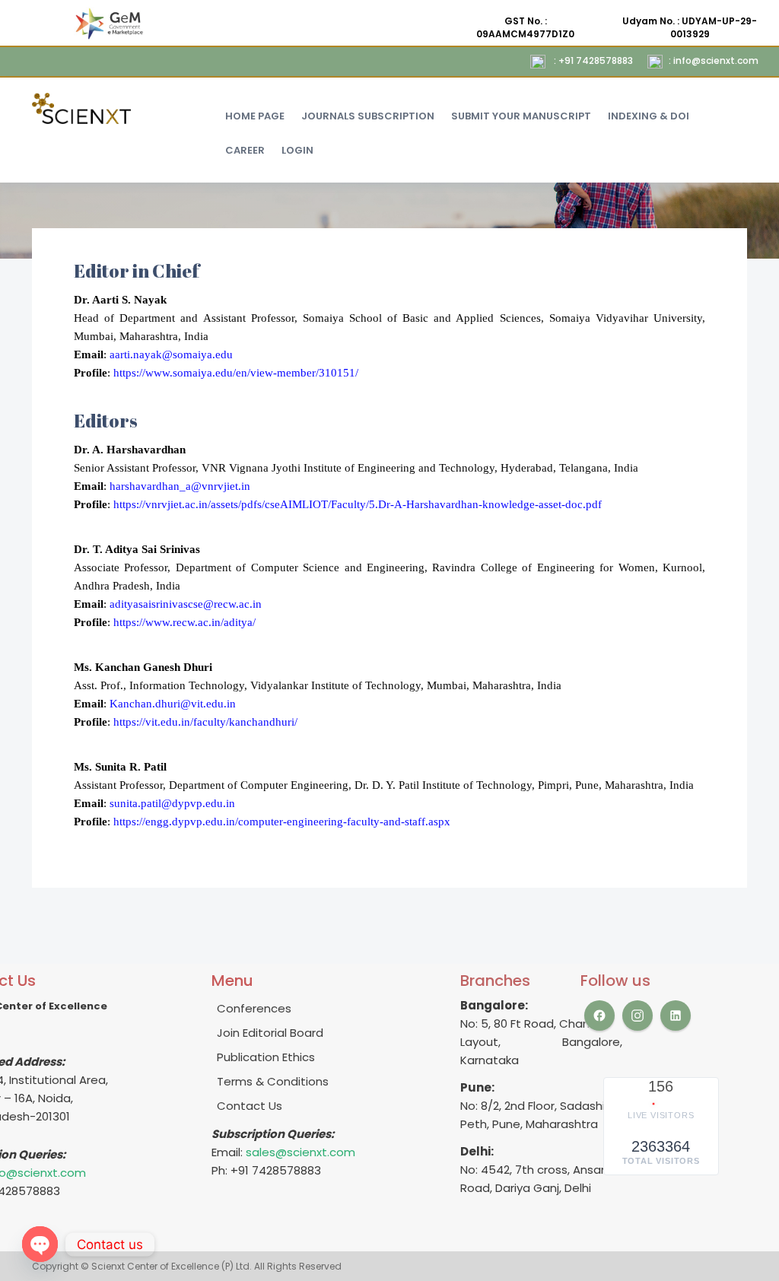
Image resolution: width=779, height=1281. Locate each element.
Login (297, 150)
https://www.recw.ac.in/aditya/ (184, 622)
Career (245, 150)
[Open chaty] (40, 1244)
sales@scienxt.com (300, 1152)
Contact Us (249, 1106)
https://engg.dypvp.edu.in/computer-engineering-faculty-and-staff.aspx (281, 821)
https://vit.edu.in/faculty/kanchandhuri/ (205, 722)
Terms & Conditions (273, 1081)
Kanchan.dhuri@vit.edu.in (171, 704)
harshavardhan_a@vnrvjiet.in (178, 486)
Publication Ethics (266, 1057)
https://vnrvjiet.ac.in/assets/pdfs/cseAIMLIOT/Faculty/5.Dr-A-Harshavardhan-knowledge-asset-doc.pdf (357, 504)
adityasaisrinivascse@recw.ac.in (184, 604)
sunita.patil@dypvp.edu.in (172, 803)
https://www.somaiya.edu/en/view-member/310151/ (235, 373)
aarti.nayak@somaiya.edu (170, 354)
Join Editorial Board (270, 1033)
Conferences (254, 1008)
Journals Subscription (367, 116)
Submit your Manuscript (521, 116)
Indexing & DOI (648, 116)
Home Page (255, 116)
